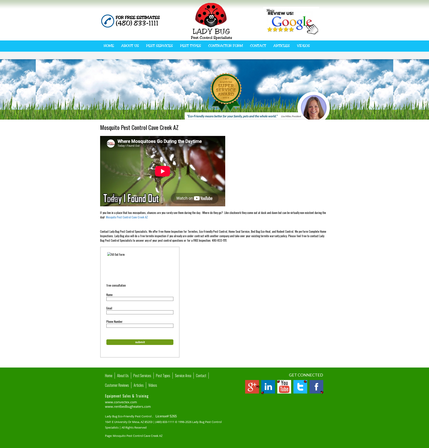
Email (109, 308)
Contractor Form (225, 46)
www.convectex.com (121, 402)
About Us (130, 46)
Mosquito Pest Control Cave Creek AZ (127, 217)
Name (109, 294)
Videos (303, 46)
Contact (258, 46)
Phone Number (114, 321)
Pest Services (159, 46)
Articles (281, 46)
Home (109, 46)
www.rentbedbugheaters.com (128, 406)
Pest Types (190, 46)
